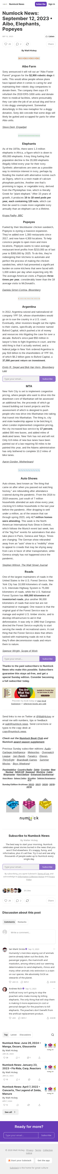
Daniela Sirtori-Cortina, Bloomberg (21, 290)
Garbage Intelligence (13, 752)
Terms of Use (43, 873)
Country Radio (25, 769)
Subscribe (41, 4)
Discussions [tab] (25, 1034)
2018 (29, 787)
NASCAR (19, 772)
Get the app (44, 1160)
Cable (49, 772)
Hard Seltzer (23, 774)
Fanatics (32, 756)
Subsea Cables (20, 778)
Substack (14, 1167)
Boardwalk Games (27, 759)
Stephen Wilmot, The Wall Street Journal (25, 565)
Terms (38, 1150)
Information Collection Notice (31, 876)
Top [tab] (6, 1034)
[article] (29, 1050)
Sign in (51, 4)
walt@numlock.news (16, 724)
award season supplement (29, 742)
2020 (45, 784)
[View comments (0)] (18, 1105)
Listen (51, 36)
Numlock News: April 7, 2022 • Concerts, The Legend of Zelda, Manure (21, 1090)
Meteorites (33, 752)
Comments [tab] (9, 922)
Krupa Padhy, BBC (12, 215)
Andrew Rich (15, 988)
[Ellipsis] (54, 949)
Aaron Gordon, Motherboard (17, 461)
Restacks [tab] (22, 922)
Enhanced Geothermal (42, 774)
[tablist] (15, 922)
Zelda (36, 769)
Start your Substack (21, 1160)
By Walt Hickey (10, 1050)
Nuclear (10, 772)
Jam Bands (19, 756)
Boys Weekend (21, 763)
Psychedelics (9, 769)
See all (8, 1112)
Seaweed (30, 772)
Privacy (29, 1150)
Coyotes (45, 769)
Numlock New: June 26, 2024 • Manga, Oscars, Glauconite (21, 1045)
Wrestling (32, 778)
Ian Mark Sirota (17, 949)
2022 (31, 784)
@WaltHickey (43, 716)
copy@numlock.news (14, 731)
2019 (52, 784)
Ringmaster (9, 774)
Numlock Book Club (31, 738)
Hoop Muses (8, 778)
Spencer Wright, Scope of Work (20, 650)
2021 (38, 784)
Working (40, 772)
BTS (29, 780)
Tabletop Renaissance (46, 778)
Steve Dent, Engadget (14, 127)
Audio (47, 748)
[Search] (53, 1035)
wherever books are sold (34, 704)
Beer (53, 769)
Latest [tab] (14, 1034)
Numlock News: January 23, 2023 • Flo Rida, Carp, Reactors (21, 1066)
